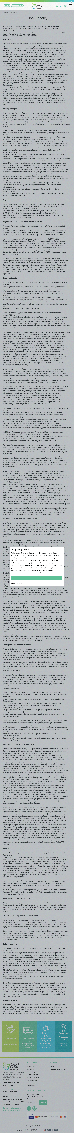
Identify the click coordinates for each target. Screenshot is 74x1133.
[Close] (71, 2)
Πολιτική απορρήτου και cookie (22, 570)
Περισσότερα (16, 583)
